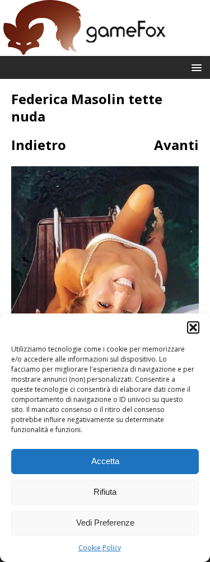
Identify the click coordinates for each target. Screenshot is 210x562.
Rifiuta (105, 492)
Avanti (176, 144)
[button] (193, 327)
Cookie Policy (99, 547)
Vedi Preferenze (105, 522)
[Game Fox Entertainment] (84, 49)
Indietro (38, 144)
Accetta (105, 461)
